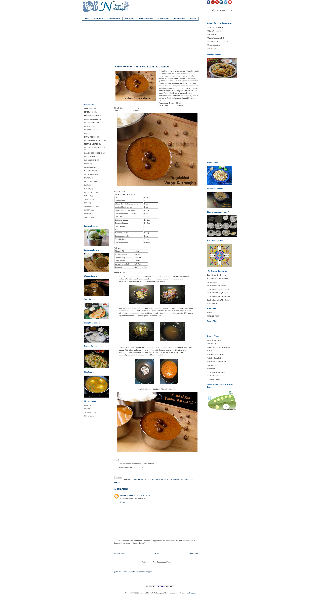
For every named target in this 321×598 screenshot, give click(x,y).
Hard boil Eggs (212, 344)
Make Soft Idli (211, 369)
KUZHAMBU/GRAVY (160, 480)
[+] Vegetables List (213, 45)
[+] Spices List (212, 48)
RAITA (86, 185)
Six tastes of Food (90, 412)
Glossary (193, 18)
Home (87, 18)
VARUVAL (87, 214)
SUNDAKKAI (174, 480)
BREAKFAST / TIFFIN (91, 115)
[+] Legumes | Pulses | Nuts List (217, 41)
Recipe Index (98, 18)
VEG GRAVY (88, 217)
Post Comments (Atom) (162, 562)
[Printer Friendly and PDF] (118, 478)
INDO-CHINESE (89, 157)
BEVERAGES (89, 112)
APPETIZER (88, 108)
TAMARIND (184, 480)
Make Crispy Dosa (213, 351)
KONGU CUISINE (90, 160)
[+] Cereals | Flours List (215, 27)
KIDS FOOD (211, 313)
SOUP (86, 203)
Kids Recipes (129, 18)
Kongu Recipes (179, 18)
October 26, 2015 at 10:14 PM (138, 495)
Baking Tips (88, 405)
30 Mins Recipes (163, 18)
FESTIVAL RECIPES (91, 144)
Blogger (192, 593)
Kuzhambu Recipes (146, 18)
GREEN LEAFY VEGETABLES (94, 148)
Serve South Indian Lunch (216, 372)
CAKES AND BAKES (91, 119)
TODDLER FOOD (213, 316)
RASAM (87, 189)
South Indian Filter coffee (215, 376)
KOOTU (87, 164)
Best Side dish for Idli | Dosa (216, 275)
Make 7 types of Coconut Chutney (218, 347)
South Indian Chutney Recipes (217, 293)
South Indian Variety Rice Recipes (218, 300)
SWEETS (87, 210)
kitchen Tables (89, 416)
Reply (122, 502)
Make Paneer (211, 365)
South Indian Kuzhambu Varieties (218, 296)
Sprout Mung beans (214, 379)
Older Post (194, 553)
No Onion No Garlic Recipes (216, 286)
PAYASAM (87, 178)
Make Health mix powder (215, 354)
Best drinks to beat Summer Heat (218, 278)
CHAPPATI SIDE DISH (91, 123)
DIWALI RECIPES (90, 137)
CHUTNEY (88, 126)
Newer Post (119, 553)
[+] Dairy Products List (214, 31)
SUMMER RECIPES (91, 206)
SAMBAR (87, 196)
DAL (85, 133)
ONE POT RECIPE (90, 174)
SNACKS (87, 199)
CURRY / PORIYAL (90, 130)
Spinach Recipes (213, 303)
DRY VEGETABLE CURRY (93, 140)
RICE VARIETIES (90, 192)
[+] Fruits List (211, 34)
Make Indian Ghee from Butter (217, 361)
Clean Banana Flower (214, 340)
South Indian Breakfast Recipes (218, 289)
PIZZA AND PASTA (90, 182)
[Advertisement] (156, 43)
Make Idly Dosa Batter (214, 358)
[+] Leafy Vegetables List (215, 38)
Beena (123, 495)
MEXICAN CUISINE (91, 171)
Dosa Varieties (212, 282)
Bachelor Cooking (113, 18)
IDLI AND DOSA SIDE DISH (140, 480)
